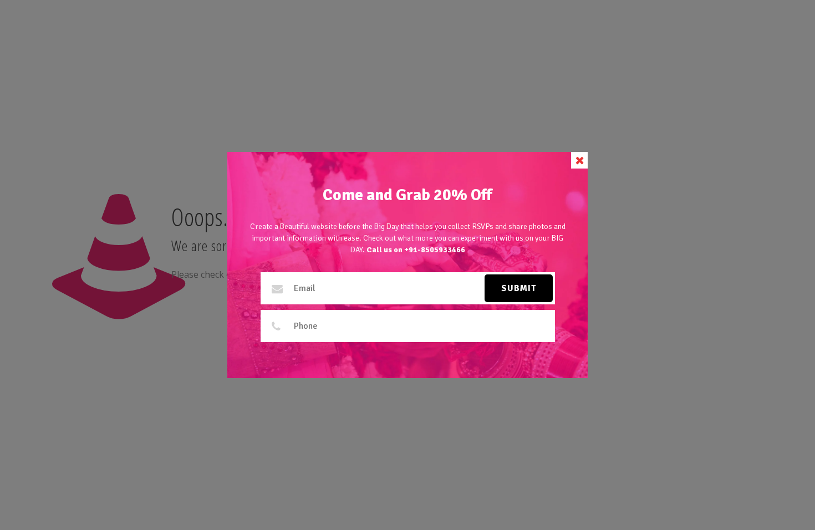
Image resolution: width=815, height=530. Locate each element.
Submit (518, 288)
